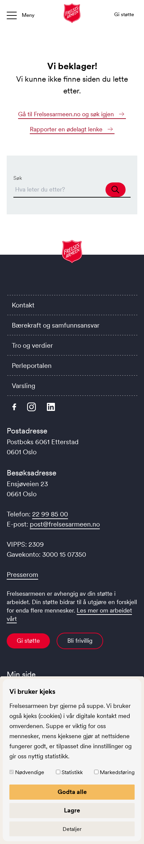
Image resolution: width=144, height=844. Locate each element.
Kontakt (23, 305)
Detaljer (72, 829)
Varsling (23, 385)
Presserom (22, 574)
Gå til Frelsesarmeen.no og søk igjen (67, 114)
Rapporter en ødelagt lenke (67, 129)
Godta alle (72, 792)
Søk (17, 178)
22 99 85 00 (50, 514)
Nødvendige (29, 772)
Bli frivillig (79, 640)
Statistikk (72, 772)
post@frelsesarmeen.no (65, 524)
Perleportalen (32, 365)
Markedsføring (117, 772)
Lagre (72, 810)
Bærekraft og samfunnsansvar (55, 325)
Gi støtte (28, 640)
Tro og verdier (32, 345)
